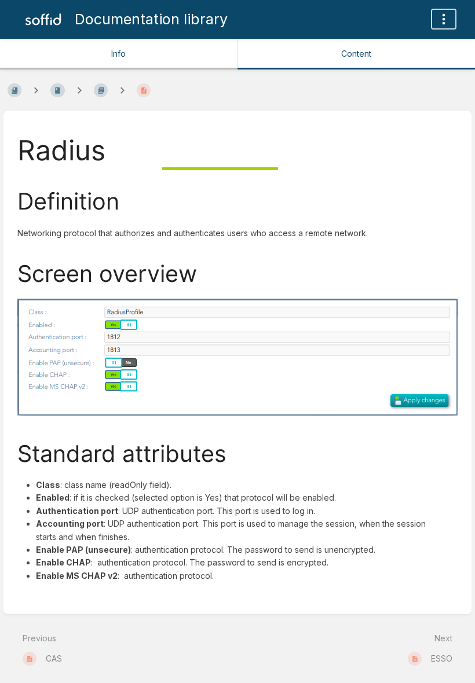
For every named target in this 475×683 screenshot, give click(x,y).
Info (118, 53)
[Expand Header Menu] (443, 19)
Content (356, 53)
